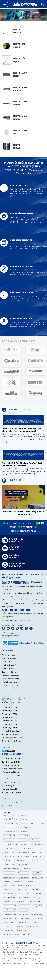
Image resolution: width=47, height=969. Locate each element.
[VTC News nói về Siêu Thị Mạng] (12, 371)
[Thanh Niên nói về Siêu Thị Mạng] (35, 360)
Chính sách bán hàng (10, 665)
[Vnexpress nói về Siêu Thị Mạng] (12, 349)
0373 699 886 (11, 620)
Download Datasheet (10, 685)
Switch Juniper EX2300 (11, 758)
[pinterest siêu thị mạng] (27, 628)
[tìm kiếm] (44, 4)
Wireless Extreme (9, 840)
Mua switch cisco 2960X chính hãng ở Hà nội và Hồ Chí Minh (23, 513)
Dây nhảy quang (21, 860)
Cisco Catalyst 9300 (9, 727)
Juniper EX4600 (8, 877)
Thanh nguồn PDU (9, 848)
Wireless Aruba (23, 832)
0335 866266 (24, 610)
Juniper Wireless (36, 914)
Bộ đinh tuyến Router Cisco (12, 737)
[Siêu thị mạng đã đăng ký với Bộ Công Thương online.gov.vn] (10, 643)
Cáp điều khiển (8, 931)
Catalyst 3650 (19, 881)
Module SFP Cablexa (24, 885)
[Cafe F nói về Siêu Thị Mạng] (35, 371)
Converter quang (9, 873)
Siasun (5, 815)
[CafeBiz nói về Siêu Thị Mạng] (12, 360)
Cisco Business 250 (9, 910)
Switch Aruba (25, 844)
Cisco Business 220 (9, 906)
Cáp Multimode (37, 856)
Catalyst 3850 (32, 881)
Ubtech (32, 823)
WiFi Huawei (38, 844)
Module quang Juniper (11, 935)
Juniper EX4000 (8, 865)
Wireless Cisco (37, 918)
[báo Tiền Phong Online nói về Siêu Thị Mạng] (35, 393)
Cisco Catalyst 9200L (10, 724)
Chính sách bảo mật (9, 661)
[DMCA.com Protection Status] (8, 750)
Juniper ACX (38, 906)
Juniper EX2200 (8, 885)
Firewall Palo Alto (25, 848)
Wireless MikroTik (9, 836)
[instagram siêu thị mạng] (18, 628)
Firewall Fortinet (8, 856)
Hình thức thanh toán (10, 675)
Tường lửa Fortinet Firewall (12, 768)
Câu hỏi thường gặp (9, 682)
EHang (13, 815)
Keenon (24, 819)
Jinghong (23, 815)
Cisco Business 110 (35, 902)
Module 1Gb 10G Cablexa (11, 792)
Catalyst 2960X (8, 889)
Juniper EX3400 (23, 856)
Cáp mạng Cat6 (32, 926)
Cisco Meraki (24, 918)
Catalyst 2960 (25, 893)
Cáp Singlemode (23, 852)
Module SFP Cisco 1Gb (10, 731)
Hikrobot (23, 823)
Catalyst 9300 (37, 873)
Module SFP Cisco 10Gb (11, 734)
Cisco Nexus (7, 902)
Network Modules (23, 922)
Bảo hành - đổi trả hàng (11, 672)
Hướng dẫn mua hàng (10, 678)
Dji (17, 844)
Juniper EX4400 (37, 877)
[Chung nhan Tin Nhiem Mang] (31, 643)
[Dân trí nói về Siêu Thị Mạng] (35, 382)
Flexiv (12, 827)
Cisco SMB (36, 898)
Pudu (27, 827)
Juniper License (25, 906)
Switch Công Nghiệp (10, 893)
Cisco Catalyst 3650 (9, 717)
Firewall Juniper (8, 922)
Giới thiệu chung (8, 655)
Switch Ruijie (7, 844)
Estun (20, 827)
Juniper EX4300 (23, 873)
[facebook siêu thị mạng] (4, 628)
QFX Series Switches (10, 823)
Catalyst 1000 (36, 852)
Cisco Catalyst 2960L (10, 714)
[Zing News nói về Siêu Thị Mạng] (35, 349)
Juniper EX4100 (28, 869)
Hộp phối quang (23, 877)
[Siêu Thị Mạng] (25, 4)
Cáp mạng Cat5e (18, 926)
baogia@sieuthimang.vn (23, 531)
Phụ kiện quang (20, 902)
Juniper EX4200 (24, 898)
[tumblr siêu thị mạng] (31, 628)
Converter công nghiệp (11, 782)
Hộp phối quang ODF (10, 789)
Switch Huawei (35, 840)
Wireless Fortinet (9, 832)
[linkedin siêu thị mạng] (22, 628)
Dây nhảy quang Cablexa (11, 775)
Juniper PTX (24, 914)
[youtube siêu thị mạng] (13, 628)
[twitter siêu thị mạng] (9, 628)
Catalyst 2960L (22, 889)
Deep (5, 827)
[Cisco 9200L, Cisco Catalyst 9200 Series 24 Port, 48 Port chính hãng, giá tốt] (23, 15)
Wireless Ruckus (24, 836)
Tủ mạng (6, 926)
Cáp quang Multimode (10, 772)
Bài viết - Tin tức (19, 409)
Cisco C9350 (7, 881)
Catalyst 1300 (35, 860)
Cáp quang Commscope (11, 869)
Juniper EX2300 (8, 852)
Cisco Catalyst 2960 (9, 707)
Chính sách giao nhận (10, 668)
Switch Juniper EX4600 (11, 765)
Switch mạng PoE (9, 785)
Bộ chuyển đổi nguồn (10, 819)
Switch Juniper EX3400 (11, 762)
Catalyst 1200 (7, 860)
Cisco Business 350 (9, 914)
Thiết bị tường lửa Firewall (12, 741)
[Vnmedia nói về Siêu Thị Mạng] (12, 393)
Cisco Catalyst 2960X (10, 710)
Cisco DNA (25, 935)
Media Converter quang (11, 779)
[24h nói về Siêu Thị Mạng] (12, 382)
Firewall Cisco (37, 922)
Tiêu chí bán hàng (9, 658)
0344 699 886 (11, 610)
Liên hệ (5, 688)
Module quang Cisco (10, 918)
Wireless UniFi (22, 931)
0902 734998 (24, 620)
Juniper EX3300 (36, 889)
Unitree (40, 823)
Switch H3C (22, 840)
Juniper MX (23, 910)
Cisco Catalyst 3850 (9, 720)
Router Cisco (38, 893)
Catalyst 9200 (22, 865)
